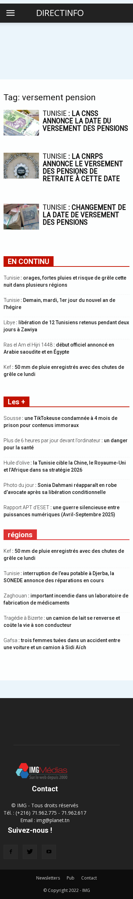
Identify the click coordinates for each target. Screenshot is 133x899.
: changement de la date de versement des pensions (84, 214)
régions (20, 534)
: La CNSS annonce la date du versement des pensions (85, 121)
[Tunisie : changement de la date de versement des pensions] (21, 217)
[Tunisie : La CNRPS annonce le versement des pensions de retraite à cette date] (21, 166)
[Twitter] (30, 852)
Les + (16, 402)
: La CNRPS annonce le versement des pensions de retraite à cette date (83, 167)
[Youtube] (49, 852)
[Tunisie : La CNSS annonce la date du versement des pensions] (21, 123)
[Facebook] (11, 852)
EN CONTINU (28, 261)
